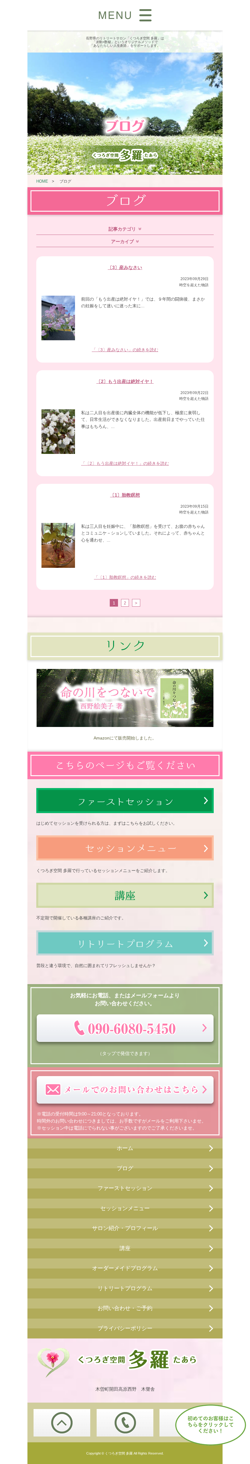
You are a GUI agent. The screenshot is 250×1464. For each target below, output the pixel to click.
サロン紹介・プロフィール (125, 1228)
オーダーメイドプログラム (125, 1268)
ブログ (125, 1168)
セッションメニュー (125, 1208)
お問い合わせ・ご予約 (125, 1308)
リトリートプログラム (125, 1288)
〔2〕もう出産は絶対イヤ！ (125, 381)
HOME (42, 181)
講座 (125, 1248)
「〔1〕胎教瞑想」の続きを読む (125, 577)
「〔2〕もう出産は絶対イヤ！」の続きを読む (125, 463)
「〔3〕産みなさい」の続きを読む (125, 349)
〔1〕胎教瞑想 (125, 495)
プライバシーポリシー (125, 1328)
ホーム (125, 1148)
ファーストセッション (125, 1188)
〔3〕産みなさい (125, 267)
